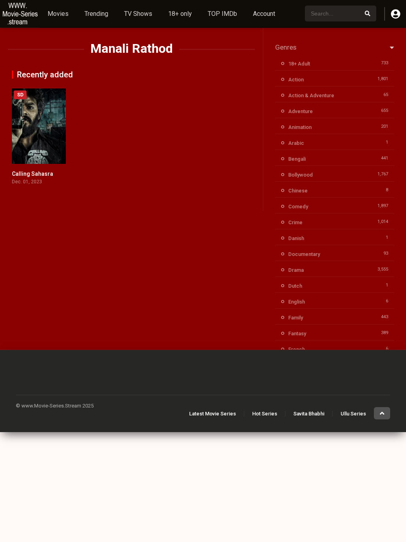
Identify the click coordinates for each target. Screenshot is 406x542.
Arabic (296, 143)
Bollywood (300, 175)
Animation (300, 127)
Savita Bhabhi (308, 414)
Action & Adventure (311, 95)
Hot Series (264, 414)
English (296, 302)
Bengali (297, 159)
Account (264, 13)
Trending (96, 13)
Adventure (300, 111)
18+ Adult (299, 64)
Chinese (298, 191)
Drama (296, 270)
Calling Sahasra (32, 174)
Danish (296, 238)
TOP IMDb (222, 13)
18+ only (180, 13)
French (296, 349)
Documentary (304, 254)
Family (295, 318)
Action (296, 80)
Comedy (298, 206)
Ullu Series (353, 414)
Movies (58, 13)
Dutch (295, 286)
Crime (295, 222)
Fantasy (297, 333)
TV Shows (138, 13)
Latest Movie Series (212, 414)
